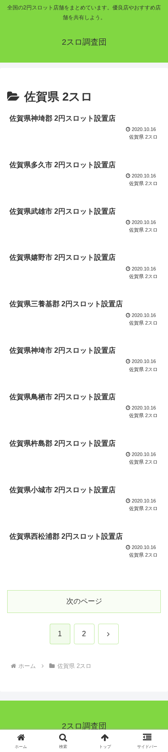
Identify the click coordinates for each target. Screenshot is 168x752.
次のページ (84, 601)
